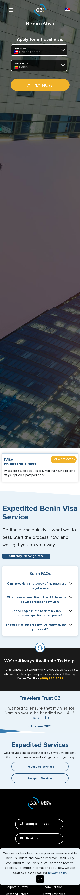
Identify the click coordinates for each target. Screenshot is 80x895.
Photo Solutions (53, 887)
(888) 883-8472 (51, 678)
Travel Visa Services (40, 766)
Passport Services (40, 778)
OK (40, 879)
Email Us (31, 838)
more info (39, 718)
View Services (64, 459)
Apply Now (40, 85)
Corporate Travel (17, 887)
